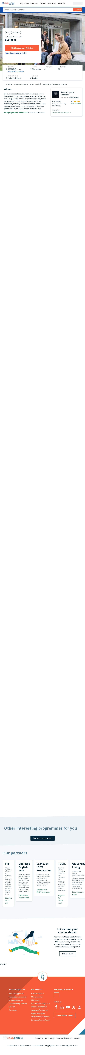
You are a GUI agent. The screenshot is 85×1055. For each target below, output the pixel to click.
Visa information (18, 157)
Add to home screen (64, 1015)
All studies (9, 84)
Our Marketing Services (18, 1003)
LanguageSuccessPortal (40, 1020)
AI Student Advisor (16, 1000)
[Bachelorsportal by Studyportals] (8, 3)
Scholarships (52, 3)
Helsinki (71, 97)
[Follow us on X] (73, 1007)
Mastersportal (36, 997)
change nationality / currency (42, 649)
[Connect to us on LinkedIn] (62, 1007)
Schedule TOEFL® (71, 316)
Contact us (13, 1010)
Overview (21, 132)
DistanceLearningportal (40, 1003)
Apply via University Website (15, 53)
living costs (38, 693)
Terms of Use (39, 1038)
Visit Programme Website (22, 48)
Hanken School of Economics (13, 37)
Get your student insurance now (46, 610)
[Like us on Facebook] (56, 1007)
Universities (34, 3)
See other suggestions (42, 838)
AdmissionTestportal (39, 1010)
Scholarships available (16, 72)
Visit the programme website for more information (56, 175)
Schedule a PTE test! (69, 328)
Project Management (38, 418)
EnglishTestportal (38, 1013)
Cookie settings (49, 1038)
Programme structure (16, 137)
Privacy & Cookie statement (64, 1038)
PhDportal (35, 1000)
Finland (38, 84)
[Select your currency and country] (56, 994)
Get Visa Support (71, 721)
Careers (12, 1007)
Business (10, 39)
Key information (18, 127)
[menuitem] (24, 3)
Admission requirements (15, 142)
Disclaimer (77, 1038)
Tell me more (67, 954)
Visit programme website (15, 112)
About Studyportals (16, 993)
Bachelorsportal (37, 993)
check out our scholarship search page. (46, 807)
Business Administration (21, 84)
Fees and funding (18, 147)
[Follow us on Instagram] (79, 1007)
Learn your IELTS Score (68, 353)
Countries (43, 3)
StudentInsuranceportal (40, 1017)
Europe (32, 84)
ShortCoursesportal (39, 1007)
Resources (61, 3)
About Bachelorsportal (17, 997)
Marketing (34, 423)
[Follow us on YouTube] (67, 1007)
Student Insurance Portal (39, 627)
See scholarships (39, 762)
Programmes (24, 3)
